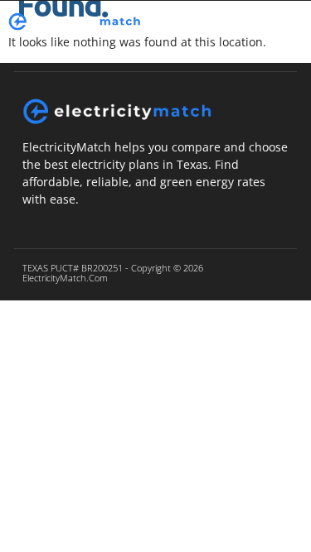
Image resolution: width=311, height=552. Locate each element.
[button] (250, 21)
